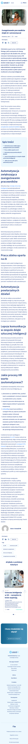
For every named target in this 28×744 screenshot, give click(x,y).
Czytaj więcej (19, 609)
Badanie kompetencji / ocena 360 (14, 685)
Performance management (14, 706)
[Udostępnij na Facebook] (3, 43)
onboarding (6, 409)
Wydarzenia (14, 670)
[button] (13, 614)
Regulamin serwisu (14, 735)
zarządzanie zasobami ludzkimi (10, 127)
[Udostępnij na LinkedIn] (6, 43)
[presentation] (3, 591)
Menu (24, 3)
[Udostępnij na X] (8, 43)
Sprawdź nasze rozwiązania (14, 638)
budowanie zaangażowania (8, 549)
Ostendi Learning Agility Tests (14, 687)
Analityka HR (14, 700)
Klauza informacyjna (14, 738)
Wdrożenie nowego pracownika (14, 709)
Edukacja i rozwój (14, 704)
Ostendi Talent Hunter (14, 690)
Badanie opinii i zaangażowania (14, 702)
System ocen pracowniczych (14, 688)
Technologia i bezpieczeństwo (14, 666)
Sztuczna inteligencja (7, 552)
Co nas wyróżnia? (14, 664)
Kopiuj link (14, 42)
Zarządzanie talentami (14, 713)
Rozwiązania (14, 697)
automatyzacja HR (13, 545)
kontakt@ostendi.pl (14, 657)
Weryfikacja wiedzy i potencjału (14, 711)
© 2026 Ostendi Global (14, 742)
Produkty (14, 682)
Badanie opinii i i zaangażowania (14, 692)
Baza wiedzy (14, 668)
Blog (12, 2)
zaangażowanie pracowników (9, 556)
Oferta (14, 675)
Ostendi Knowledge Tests (14, 694)
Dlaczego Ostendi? (14, 661)
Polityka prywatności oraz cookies (14, 731)
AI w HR (12, 437)
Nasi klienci (14, 678)
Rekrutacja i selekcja (14, 707)
